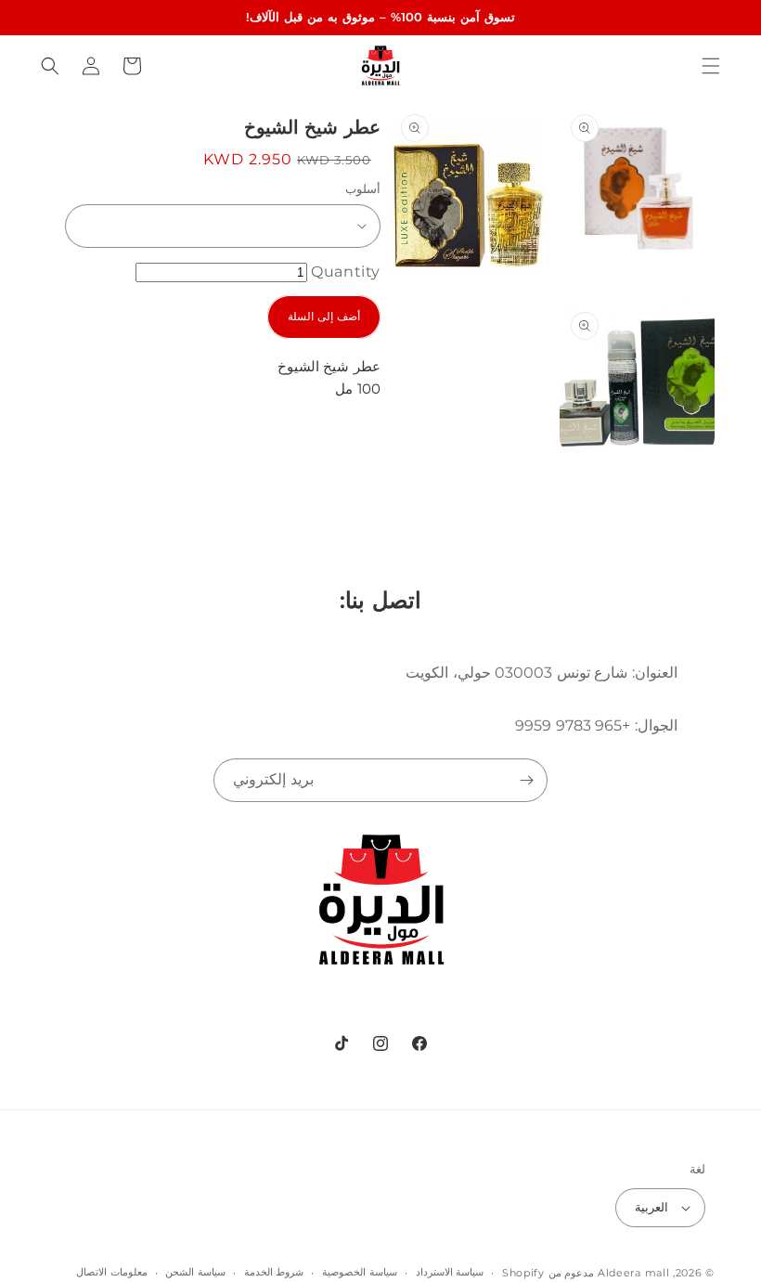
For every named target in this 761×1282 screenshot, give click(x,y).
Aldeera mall (633, 1272)
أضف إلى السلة (324, 316)
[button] (710, 65)
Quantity (345, 271)
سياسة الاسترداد (450, 1271)
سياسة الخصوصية (359, 1271)
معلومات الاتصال (112, 1271)
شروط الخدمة (274, 1271)
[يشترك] (526, 780)
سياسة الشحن (195, 1271)
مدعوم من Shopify (548, 1272)
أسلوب (362, 188)
